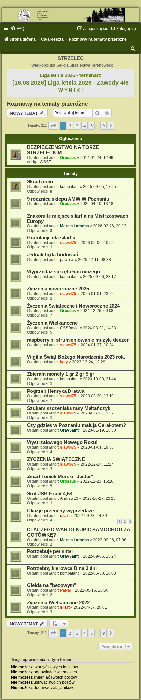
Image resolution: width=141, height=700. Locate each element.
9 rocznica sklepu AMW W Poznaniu (68, 199)
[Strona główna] (70, 15)
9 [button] (103, 126)
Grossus (68, 157)
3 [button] (77, 126)
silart (65, 515)
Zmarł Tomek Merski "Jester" (60, 476)
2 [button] (70, 126)
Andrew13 (69, 498)
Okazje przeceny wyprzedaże (60, 510)
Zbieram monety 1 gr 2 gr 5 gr (60, 374)
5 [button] (92, 126)
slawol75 (68, 242)
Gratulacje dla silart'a (51, 237)
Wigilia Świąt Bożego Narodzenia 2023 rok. (76, 357)
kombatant (69, 186)
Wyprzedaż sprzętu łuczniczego (63, 271)
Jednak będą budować (52, 254)
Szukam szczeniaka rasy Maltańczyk (68, 408)
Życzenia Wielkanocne (52, 323)
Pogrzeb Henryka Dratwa (55, 391)
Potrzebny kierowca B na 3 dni (62, 568)
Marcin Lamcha (74, 226)
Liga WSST (41, 162)
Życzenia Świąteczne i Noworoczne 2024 (73, 305)
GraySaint (69, 430)
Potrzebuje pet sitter (50, 551)
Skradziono (40, 181)
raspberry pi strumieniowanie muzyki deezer (78, 340)
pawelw (67, 259)
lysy (64, 362)
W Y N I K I (70, 90)
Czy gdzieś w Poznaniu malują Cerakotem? (76, 425)
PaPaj (65, 590)
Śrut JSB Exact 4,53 (49, 493)
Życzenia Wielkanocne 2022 (58, 602)
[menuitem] (17, 28)
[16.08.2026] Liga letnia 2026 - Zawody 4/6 (70, 82)
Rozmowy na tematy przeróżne (47, 104)
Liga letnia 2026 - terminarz (70, 75)
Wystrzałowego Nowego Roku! (62, 442)
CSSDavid (69, 328)
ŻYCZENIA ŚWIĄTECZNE (56, 459)
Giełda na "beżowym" (51, 585)
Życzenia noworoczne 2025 (58, 288)
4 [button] (84, 126)
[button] (53, 126)
